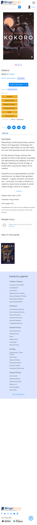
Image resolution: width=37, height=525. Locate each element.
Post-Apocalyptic (14, 387)
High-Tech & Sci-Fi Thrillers (17, 293)
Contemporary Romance (16, 309)
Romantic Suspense (15, 320)
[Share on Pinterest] (24, 127)
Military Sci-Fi (13, 384)
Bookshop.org (9, 108)
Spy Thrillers (20, 285)
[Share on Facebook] (9, 127)
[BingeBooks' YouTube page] (14, 514)
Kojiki (12, 74)
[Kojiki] (8, 251)
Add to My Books (16, 85)
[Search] (19, 7)
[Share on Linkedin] (19, 127)
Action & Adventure (15, 331)
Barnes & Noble (9, 104)
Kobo (9, 112)
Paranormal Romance (15, 317)
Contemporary (13, 352)
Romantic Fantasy (14, 365)
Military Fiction (13, 339)
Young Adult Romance (15, 323)
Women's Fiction (14, 345)
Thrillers (12, 281)
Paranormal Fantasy (15, 362)
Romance (13, 306)
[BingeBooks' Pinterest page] (17, 514)
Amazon (9, 96)
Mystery (20, 281)
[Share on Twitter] (14, 127)
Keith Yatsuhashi (8, 78)
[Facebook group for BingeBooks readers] (1, 514)
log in (16, 224)
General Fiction (15, 327)
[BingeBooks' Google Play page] (18, 521)
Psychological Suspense (16, 299)
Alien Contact (13, 376)
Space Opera (13, 390)
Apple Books (9, 100)
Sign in (33, 7)
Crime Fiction (13, 290)
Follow (21, 78)
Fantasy (12, 349)
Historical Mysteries (15, 296)
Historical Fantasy (14, 360)
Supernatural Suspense (15, 301)
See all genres (18, 394)
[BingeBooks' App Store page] (6, 521)
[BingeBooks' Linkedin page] (11, 514)
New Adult (21, 368)
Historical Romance (15, 315)
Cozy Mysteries (13, 287)
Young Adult (13, 342)
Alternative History (14, 378)
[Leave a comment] (21, 65)
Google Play (9, 116)
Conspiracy (12, 285)
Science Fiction (12, 89)
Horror (11, 336)
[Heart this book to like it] (16, 65)
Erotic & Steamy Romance (16, 312)
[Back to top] (31, 518)
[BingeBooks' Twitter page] (5, 514)
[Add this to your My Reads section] (18, 65)
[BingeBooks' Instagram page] (8, 514)
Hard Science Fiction (15, 381)
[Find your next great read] (11, 3)
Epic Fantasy (13, 357)
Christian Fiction (14, 333)
